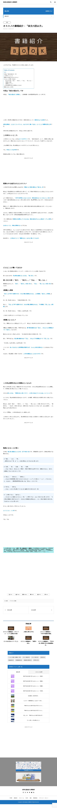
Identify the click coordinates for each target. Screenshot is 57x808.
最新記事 (7, 16)
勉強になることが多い (9, 87)
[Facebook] (27, 792)
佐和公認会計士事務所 (10, 2)
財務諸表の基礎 (27, 660)
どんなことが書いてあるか (10, 79)
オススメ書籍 (13, 600)
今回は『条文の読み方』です (10, 74)
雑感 (7, 22)
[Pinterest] (29, 792)
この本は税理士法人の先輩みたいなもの (12, 85)
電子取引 (36, 660)
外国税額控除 (19, 660)
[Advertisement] (28, 168)
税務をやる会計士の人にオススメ (11, 77)
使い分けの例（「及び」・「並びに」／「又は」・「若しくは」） (19, 80)
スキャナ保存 (35, 657)
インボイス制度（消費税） (14, 657)
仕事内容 (42, 657)
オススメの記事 (39, 672)
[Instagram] (23, 792)
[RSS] (33, 792)
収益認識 (11, 660)
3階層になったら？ (9, 83)
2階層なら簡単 (8, 82)
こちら (47, 551)
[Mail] (31, 792)
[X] (25, 792)
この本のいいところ (8, 75)
